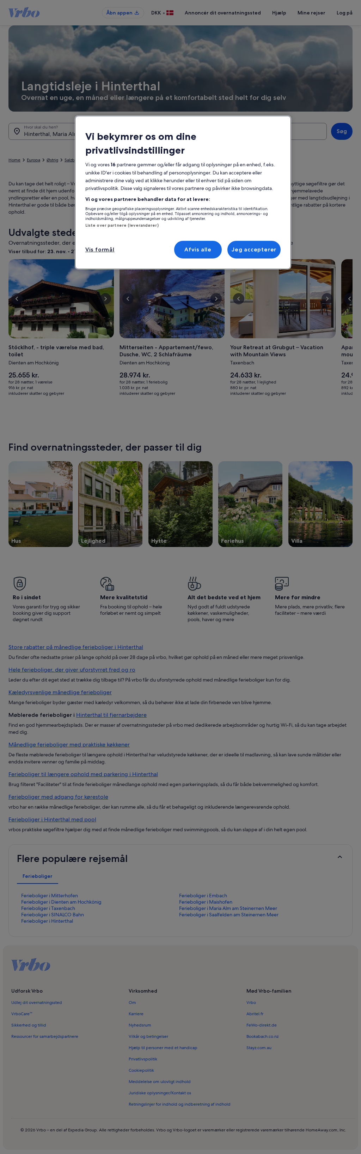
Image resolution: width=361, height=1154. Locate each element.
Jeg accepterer (254, 249)
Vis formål (100, 249)
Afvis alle (198, 249)
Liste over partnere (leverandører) (122, 225)
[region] (183, 192)
